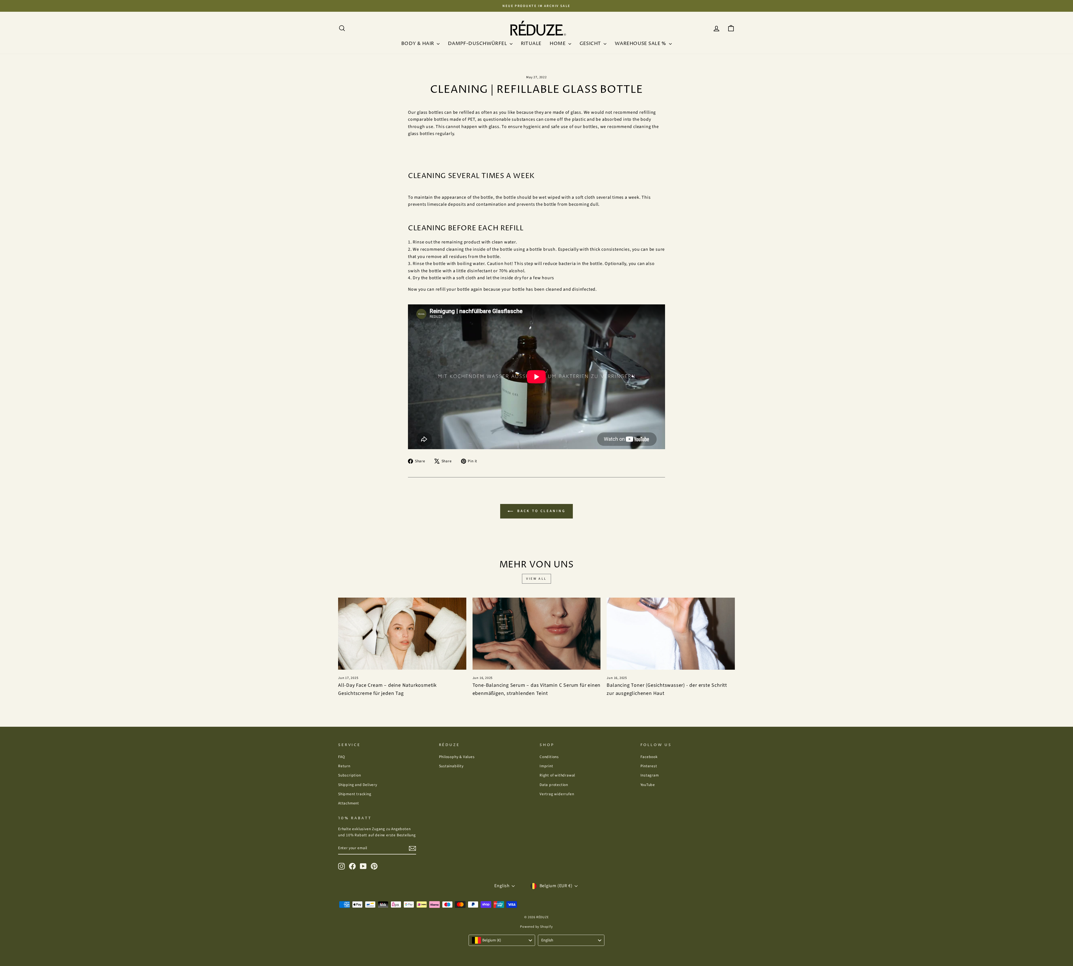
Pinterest (648, 766)
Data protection (554, 784)
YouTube (647, 784)
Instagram (649, 775)
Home (558, 43)
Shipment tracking (354, 794)
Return (344, 766)
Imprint (546, 766)
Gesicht (591, 43)
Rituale (531, 43)
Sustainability (451, 766)
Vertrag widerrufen (557, 794)
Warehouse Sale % (641, 43)
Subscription (349, 775)
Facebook (649, 756)
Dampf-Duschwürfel (478, 43)
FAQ (341, 756)
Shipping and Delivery (357, 784)
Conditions (549, 756)
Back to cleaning (540, 510)
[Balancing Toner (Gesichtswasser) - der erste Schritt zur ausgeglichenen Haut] (671, 634)
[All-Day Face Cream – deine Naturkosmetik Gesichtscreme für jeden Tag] (402, 634)
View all (536, 578)
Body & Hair (418, 43)
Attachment (348, 803)
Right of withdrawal (557, 775)
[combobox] (502, 940)
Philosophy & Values (457, 756)
